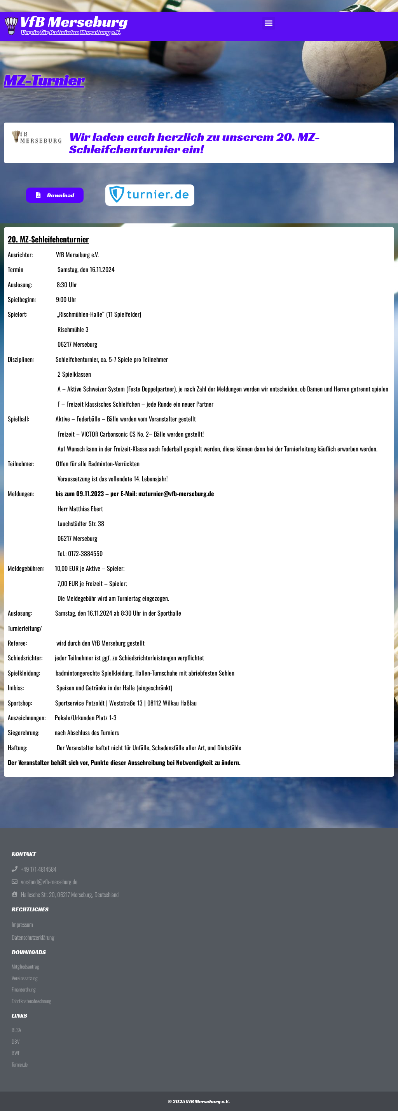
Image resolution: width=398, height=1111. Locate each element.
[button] (268, 23)
